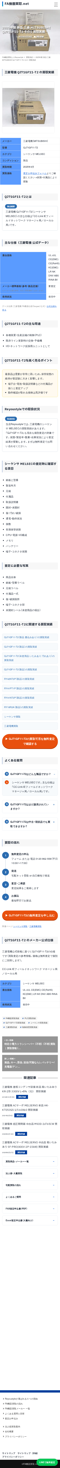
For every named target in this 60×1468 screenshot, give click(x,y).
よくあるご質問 (30, 1196)
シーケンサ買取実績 (38, 1022)
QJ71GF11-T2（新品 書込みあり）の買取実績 (26, 637)
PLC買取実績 (30, 1018)
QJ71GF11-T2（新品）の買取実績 (20, 646)
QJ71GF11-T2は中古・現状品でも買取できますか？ (28, 824)
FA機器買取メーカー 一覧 (17, 1408)
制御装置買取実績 (29, 1027)
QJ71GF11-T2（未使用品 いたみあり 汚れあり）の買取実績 (29, 657)
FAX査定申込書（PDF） (30, 1208)
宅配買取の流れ (30, 1185)
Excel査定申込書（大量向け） (30, 1220)
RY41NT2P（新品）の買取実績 (19, 697)
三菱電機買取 (11, 725)
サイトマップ (8, 1453)
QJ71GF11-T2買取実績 (15, 1022)
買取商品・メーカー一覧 (30, 1161)
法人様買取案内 (12, 1426)
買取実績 (40, 36)
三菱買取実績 (11, 1027)
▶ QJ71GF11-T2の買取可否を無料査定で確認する (30, 741)
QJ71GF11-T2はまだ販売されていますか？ (27, 807)
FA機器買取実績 (12, 1018)
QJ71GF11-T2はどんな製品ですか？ (28, 774)
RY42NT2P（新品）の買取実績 (19, 678)
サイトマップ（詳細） (28, 1453)
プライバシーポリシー (16, 1436)
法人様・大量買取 (30, 1173)
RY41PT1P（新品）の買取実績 (19, 688)
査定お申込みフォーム (35, 173)
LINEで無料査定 (47, 1462)
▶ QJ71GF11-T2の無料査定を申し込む (30, 915)
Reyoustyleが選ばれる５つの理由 (21, 1398)
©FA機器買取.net (30, 1463)
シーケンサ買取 (12, 716)
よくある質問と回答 (14, 1413)
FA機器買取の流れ (14, 1403)
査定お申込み (11, 1418)
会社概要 (9, 1431)
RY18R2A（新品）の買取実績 (18, 707)
